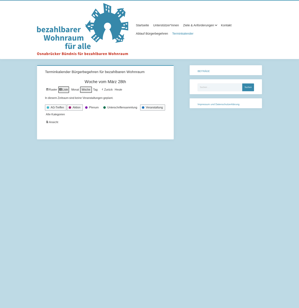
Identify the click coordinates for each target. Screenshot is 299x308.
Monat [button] (75, 89)
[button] (107, 89)
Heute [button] (118, 89)
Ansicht (52, 123)
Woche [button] (86, 89)
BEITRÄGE (204, 71)
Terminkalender (182, 33)
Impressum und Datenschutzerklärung (218, 104)
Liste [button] (63, 90)
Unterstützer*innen (166, 25)
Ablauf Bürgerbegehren (152, 33)
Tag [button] (95, 89)
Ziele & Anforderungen (198, 25)
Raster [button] (51, 90)
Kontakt (226, 25)
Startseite (142, 25)
